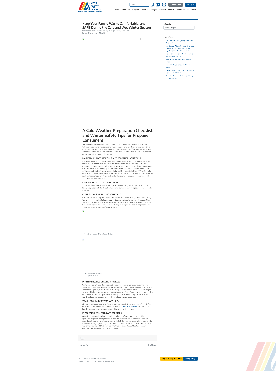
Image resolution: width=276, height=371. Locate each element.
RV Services (191, 10)
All (82, 338)
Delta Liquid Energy (108, 31)
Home (117, 10)
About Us (125, 10)
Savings (153, 10)
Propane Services (139, 10)
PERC (119, 207)
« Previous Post (83, 345)
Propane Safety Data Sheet (172, 358)
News (170, 10)
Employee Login (190, 358)
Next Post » (152, 345)
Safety (162, 10)
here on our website (130, 306)
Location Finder (175, 5)
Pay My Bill (191, 5)
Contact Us (180, 10)
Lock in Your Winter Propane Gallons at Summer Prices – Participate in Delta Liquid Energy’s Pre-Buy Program (180, 48)
